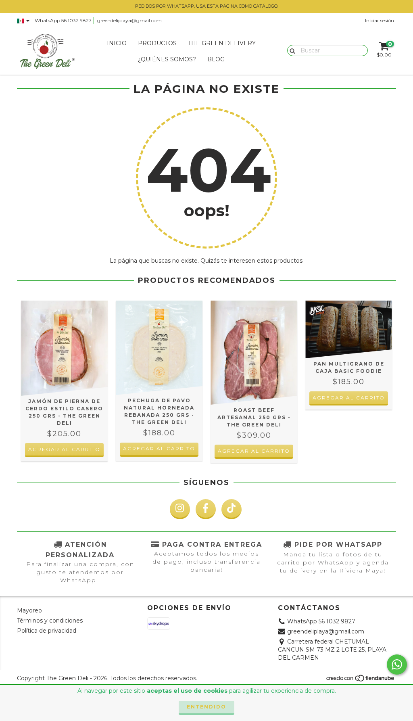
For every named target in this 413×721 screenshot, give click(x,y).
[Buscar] (290, 50)
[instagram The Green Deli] (180, 509)
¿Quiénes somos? (167, 59)
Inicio (117, 43)
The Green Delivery (222, 43)
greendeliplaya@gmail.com (129, 20)
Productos (157, 43)
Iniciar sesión (379, 20)
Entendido (206, 707)
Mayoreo (29, 610)
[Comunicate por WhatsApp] (397, 664)
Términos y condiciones (50, 620)
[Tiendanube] (360, 680)
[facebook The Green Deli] (206, 509)
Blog (216, 59)
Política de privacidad (46, 630)
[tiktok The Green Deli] (231, 509)
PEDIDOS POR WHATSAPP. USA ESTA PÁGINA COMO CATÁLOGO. (206, 6)
